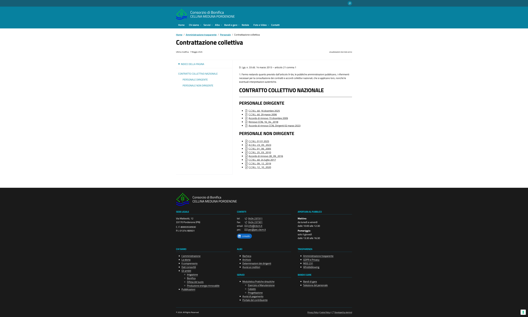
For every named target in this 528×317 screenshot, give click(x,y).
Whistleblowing (311, 267)
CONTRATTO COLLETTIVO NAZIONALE (198, 74)
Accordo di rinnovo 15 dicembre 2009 (268, 118)
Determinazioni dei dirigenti (256, 263)
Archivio (246, 260)
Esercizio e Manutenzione (261, 285)
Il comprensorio (190, 263)
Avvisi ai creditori (251, 267)
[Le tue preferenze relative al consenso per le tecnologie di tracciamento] (523, 312)
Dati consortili (189, 267)
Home (179, 35)
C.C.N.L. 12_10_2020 (260, 167)
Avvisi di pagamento (252, 296)
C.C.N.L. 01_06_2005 (260, 149)
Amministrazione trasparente (201, 35)
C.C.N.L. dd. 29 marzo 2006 (263, 114)
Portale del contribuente (255, 300)
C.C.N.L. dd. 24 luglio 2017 (262, 160)
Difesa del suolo (195, 282)
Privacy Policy (312, 312)
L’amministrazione (191, 256)
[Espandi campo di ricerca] (350, 3)
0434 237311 (255, 218)
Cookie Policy (325, 312)
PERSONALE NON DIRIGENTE (198, 85)
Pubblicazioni (188, 289)
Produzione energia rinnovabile (203, 285)
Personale (225, 35)
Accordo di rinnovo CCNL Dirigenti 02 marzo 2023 (274, 125)
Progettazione (255, 292)
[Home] (181, 14)
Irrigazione (192, 274)
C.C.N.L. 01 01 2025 (259, 141)
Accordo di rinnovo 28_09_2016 (266, 156)
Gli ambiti (186, 271)
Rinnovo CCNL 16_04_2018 (263, 122)
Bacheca (246, 256)
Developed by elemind (343, 312)
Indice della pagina (192, 64)
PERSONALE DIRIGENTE (195, 79)
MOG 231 (308, 263)
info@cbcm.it (255, 226)
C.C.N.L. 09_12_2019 (260, 163)
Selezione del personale (315, 285)
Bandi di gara (310, 281)
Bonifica (191, 278)
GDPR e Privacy (311, 260)
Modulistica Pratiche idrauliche (258, 281)
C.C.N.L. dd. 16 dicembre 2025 (264, 111)
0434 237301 (255, 222)
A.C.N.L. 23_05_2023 (260, 145)
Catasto (252, 289)
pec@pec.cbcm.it (257, 229)
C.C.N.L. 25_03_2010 (260, 152)
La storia (186, 260)
